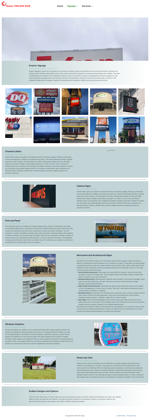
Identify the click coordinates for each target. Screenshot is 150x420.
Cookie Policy (121, 416)
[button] (77, 6)
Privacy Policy (131, 416)
